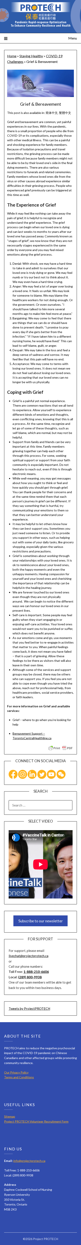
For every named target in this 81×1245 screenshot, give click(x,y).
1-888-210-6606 (36, 972)
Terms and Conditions (19, 1077)
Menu (72, 38)
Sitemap (9, 1116)
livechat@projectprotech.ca (28, 956)
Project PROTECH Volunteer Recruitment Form (36, 1121)
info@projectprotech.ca (29, 1161)
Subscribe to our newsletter (40, 921)
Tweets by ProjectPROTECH (29, 1008)
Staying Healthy (31, 56)
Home (11, 56)
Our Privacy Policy (16, 1072)
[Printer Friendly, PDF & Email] (60, 747)
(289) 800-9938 (30, 977)
